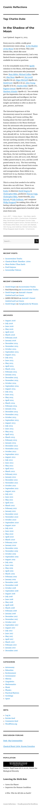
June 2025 (9, 360)
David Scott (8, 83)
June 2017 (9, 633)
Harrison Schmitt (10, 91)
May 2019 (9, 568)
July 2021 (9, 494)
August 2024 (10, 389)
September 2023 (12, 420)
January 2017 (10, 648)
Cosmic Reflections (15, 7)
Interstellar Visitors (13, 270)
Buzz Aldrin (13, 74)
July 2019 (9, 562)
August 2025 (10, 355)
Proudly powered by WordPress (28, 804)
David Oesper (10, 287)
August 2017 (10, 628)
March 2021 (10, 505)
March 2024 (10, 403)
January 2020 (10, 545)
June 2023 (9, 429)
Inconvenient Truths (13, 259)
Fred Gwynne (10, 267)
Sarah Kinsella (19, 229)
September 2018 (11, 591)
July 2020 (9, 528)
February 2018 (11, 611)
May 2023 (9, 432)
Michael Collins (25, 74)
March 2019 (10, 574)
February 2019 (11, 577)
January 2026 (10, 340)
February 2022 (11, 474)
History (15, 216)
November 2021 (11, 483)
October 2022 (10, 451)
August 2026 (10, 321)
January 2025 (10, 375)
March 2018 (10, 608)
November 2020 (11, 517)
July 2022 (9, 460)
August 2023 (10, 423)
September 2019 (11, 557)
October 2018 (10, 588)
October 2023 (10, 417)
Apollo (32, 66)
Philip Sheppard (9, 202)
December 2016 (11, 651)
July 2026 (9, 323)
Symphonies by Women (28, 304)
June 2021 (9, 497)
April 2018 (9, 605)
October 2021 (10, 486)
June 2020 (9, 531)
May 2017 (9, 636)
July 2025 (9, 358)
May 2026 (9, 329)
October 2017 (10, 622)
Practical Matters (12, 693)
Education (9, 670)
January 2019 (10, 579)
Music (7, 687)
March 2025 (10, 369)
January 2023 (10, 443)
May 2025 (9, 363)
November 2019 (11, 551)
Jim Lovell (29, 77)
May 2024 (9, 397)
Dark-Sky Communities (12, 741)
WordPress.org (11, 724)
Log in (7, 715)
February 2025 (11, 372)
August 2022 (10, 457)
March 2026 (10, 335)
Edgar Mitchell (22, 80)
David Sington (24, 191)
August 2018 (10, 594)
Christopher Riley (10, 194)
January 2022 (10, 477)
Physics (8, 690)
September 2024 (12, 386)
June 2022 (9, 463)
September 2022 (12, 454)
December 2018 (11, 582)
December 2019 (11, 548)
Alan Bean (10, 77)
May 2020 (9, 534)
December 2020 (11, 514)
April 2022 (9, 468)
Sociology (9, 696)
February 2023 (11, 440)
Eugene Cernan (9, 89)
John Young (30, 83)
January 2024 (10, 409)
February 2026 (11, 338)
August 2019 (10, 560)
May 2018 (9, 602)
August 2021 (10, 491)
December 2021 (11, 480)
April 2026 (9, 332)
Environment (10, 673)
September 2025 (12, 352)
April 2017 (9, 639)
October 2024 (10, 383)
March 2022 (10, 471)
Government (10, 676)
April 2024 (9, 400)
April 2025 (9, 366)
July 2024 (9, 392)
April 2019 (9, 571)
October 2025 (10, 349)
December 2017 (11, 616)
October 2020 (10, 520)
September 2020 (12, 523)
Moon (35, 227)
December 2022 (11, 446)
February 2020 (11, 542)
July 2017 (8, 631)
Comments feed (11, 721)
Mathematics (10, 684)
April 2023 (9, 434)
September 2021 (11, 488)
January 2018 (10, 614)
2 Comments (30, 229)
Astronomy (9, 667)
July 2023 (9, 426)
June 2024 (9, 395)
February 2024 (11, 406)
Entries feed (10, 718)
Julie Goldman (17, 199)
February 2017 (11, 645)
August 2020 (10, 525)
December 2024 (11, 377)
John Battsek (31, 225)
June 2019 (9, 565)
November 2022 (11, 449)
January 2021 (10, 511)
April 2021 (9, 503)
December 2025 (11, 343)
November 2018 (11, 585)
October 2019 (10, 554)
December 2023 (11, 412)
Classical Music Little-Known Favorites (19, 746)
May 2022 (9, 466)
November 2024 (11, 380)
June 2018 (9, 599)
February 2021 (11, 508)
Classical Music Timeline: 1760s (18, 261)
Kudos (5, 191)
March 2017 (10, 642)
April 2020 (9, 537)
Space (20, 216)
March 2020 (10, 540)
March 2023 (10, 437)
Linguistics (9, 682)
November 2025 (11, 346)
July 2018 (9, 596)
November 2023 (11, 414)
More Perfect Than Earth (15, 264)
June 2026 (9, 326)
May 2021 (9, 500)
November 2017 (11, 619)
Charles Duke (22, 86)
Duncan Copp (32, 194)
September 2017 (11, 625)
